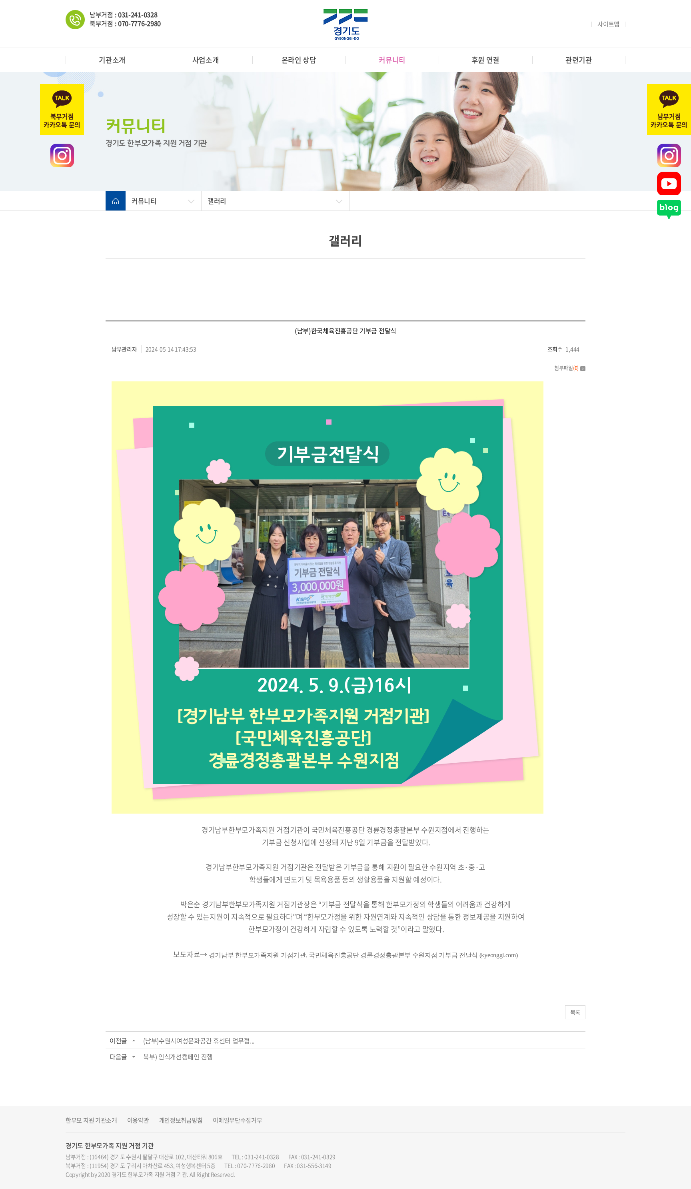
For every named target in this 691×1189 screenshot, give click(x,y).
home (116, 201)
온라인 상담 (299, 59)
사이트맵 (608, 24)
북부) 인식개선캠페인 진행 (178, 1056)
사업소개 (205, 59)
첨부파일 (566, 367)
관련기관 (578, 59)
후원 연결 (485, 59)
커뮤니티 (392, 59)
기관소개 (112, 59)
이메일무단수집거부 (237, 1120)
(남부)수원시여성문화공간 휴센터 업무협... (198, 1040)
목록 (575, 1012)
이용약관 (138, 1120)
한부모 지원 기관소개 (91, 1120)
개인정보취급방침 (181, 1120)
